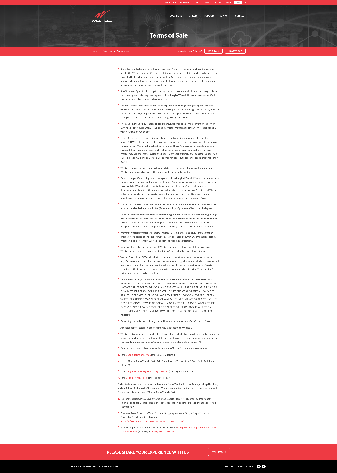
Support (225, 15)
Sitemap (249, 466)
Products (208, 15)
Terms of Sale (123, 51)
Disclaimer (223, 466)
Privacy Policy (237, 466)
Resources (196, 3)
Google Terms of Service (138, 354)
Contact (240, 15)
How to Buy (235, 51)
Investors (185, 3)
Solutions (176, 15)
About (168, 3)
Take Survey (219, 452)
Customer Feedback (222, 3)
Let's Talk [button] (213, 51)
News (175, 3)
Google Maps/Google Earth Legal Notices (147, 371)
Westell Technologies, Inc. (89, 466)
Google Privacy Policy (137, 377)
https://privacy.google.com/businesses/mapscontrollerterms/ (152, 421)
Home (94, 51)
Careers (207, 3)
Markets (192, 15)
